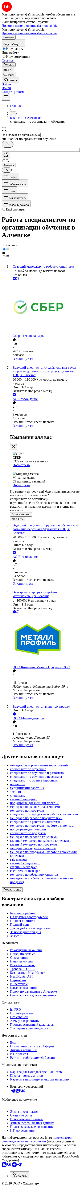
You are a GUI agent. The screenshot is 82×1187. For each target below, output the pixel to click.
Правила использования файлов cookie (29, 33)
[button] (6, 84)
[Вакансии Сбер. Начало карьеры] (45, 307)
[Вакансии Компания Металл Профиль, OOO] (45, 639)
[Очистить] (7, 144)
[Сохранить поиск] (6, 155)
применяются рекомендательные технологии (37, 1139)
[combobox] (21, 135)
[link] (9, 74)
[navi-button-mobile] (6, 97)
